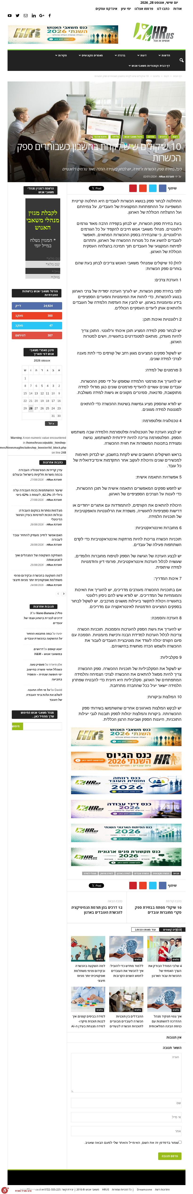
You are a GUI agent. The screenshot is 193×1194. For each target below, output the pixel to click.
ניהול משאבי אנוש (133, 136)
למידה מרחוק (106, 873)
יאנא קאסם (55, 649)
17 (53, 401)
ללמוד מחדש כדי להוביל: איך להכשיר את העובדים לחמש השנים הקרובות (126, 971)
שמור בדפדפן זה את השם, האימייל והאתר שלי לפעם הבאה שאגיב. (131, 1142)
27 (36, 408)
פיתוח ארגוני (100, 136)
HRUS (105, 1189)
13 (36, 393)
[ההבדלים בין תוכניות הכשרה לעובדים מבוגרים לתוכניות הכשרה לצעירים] (126, 999)
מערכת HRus (166, 176)
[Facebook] (49, 15)
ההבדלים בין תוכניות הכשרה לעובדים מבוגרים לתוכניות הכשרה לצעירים (126, 1021)
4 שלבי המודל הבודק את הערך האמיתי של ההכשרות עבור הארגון (164, 971)
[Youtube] (9, 15)
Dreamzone (144, 1189)
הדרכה (151, 136)
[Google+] (41, 15)
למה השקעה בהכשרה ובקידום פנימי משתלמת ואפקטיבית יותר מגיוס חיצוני (37, 577)
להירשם (20, 335)
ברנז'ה (121, 55)
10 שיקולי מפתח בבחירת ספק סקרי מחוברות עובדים (158, 910)
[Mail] (25, 15)
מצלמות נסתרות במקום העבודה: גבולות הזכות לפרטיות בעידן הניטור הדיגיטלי (39, 514)
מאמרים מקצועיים (92, 55)
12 (42, 393)
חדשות (165, 55)
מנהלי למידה (90, 873)
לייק (18, 306)
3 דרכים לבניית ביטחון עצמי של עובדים (43, 618)
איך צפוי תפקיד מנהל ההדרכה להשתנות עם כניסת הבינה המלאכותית (165, 1021)
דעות (143, 55)
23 (59, 408)
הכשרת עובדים (141, 873)
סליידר (115, 136)
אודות (177, 8)
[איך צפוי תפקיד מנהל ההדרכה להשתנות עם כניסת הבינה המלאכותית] (164, 999)
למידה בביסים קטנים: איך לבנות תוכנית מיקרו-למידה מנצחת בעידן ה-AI (88, 1021)
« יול (51, 423)
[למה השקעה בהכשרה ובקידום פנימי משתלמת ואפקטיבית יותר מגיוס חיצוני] (88, 948)
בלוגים (163, 136)
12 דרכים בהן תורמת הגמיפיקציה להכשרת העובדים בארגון (96, 910)
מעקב (19, 316)
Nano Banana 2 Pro (49, 613)
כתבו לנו (163, 8)
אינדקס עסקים (106, 8)
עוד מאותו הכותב (145, 929)
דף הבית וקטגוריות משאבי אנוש (151, 65)
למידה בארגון (123, 873)
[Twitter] (17, 15)
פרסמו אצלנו (144, 8)
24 (53, 408)
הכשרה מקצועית (161, 873)
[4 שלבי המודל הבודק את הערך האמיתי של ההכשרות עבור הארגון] (164, 948)
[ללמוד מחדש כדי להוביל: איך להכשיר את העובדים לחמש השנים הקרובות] (126, 948)
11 (47, 393)
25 (47, 408)
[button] (178, 60)
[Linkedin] (33, 15)
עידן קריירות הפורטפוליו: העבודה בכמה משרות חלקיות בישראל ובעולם (37, 472)
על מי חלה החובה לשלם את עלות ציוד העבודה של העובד (44, 694)
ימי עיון (126, 8)
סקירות (62, 55)
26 (42, 408)
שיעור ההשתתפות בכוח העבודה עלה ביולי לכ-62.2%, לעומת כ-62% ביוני (37, 492)
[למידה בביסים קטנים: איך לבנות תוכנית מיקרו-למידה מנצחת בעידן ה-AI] (88, 999)
